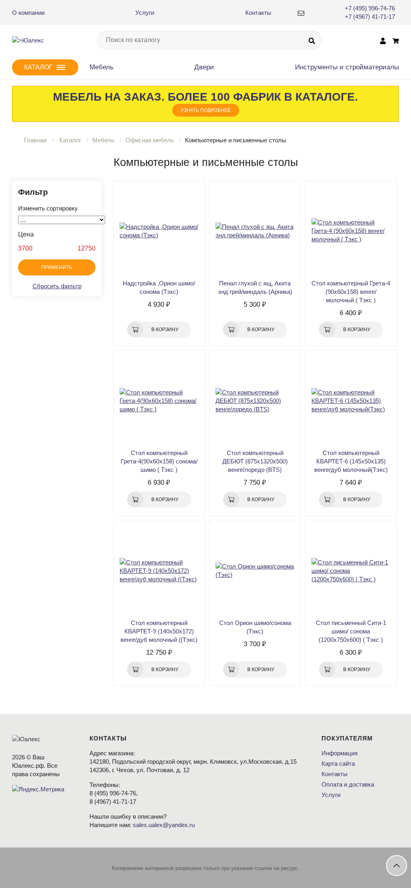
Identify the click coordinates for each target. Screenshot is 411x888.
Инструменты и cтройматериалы (347, 67)
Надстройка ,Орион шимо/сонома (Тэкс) (159, 287)
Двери (204, 67)
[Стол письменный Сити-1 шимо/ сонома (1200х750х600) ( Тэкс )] (351, 570)
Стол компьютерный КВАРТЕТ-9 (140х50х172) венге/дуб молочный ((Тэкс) (158, 631)
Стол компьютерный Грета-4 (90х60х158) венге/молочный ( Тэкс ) (350, 291)
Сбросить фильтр (57, 286)
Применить (56, 267)
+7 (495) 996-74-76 (370, 8)
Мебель (102, 67)
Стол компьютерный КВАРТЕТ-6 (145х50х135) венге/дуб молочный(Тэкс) (351, 461)
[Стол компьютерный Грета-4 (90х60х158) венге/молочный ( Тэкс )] (351, 231)
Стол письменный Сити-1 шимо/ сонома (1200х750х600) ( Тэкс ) (351, 631)
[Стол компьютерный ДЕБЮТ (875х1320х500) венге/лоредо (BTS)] (255, 400)
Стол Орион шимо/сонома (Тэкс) (255, 627)
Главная (35, 140)
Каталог (70, 140)
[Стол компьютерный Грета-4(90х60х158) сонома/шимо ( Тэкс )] (159, 400)
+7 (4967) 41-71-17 (370, 16)
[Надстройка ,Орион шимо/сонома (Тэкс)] (159, 231)
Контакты (258, 12)
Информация (339, 753)
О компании (28, 12)
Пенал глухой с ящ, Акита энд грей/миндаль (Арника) (255, 287)
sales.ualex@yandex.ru (164, 824)
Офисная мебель (150, 140)
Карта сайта (338, 763)
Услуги (144, 12)
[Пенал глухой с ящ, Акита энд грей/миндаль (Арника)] (255, 231)
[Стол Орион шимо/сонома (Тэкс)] (255, 570)
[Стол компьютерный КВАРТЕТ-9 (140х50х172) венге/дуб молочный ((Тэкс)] (159, 570)
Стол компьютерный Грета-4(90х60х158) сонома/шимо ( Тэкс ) (159, 461)
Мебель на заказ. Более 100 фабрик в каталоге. (205, 102)
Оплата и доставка (347, 784)
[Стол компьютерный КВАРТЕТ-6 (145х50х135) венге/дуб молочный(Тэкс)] (351, 400)
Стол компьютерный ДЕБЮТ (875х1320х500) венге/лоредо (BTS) (255, 461)
